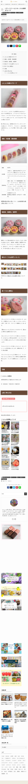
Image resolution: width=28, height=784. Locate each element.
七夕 (14, 767)
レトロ (6, 767)
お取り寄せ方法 (8, 71)
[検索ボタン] (26, 1)
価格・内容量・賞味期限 (10, 59)
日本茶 (16, 769)
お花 (15, 756)
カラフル (19, 760)
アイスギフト (8, 760)
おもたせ (7, 756)
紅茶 (14, 771)
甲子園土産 (10, 771)
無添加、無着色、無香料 (10, 61)
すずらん (13, 758)
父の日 (5, 771)
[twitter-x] (13, 519)
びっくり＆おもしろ (20, 758)
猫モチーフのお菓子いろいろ (11, 64)
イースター (14, 760)
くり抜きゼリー (8, 758)
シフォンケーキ (4, 762)
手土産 (12, 769)
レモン (10, 767)
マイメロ (13, 764)
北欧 (20, 767)
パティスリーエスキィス (8, 406)
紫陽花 (18, 771)
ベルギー (3, 764)
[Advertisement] (14, 557)
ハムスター (16, 762)
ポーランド (9, 764)
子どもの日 (4, 769)
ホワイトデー (13, 12)
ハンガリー (22, 762)
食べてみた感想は (8, 66)
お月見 (12, 756)
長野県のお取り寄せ (6, 12)
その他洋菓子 (4, 14)
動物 (17, 767)
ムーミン (18, 764)
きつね (22, 756)
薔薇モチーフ (23, 771)
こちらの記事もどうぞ (12, 73)
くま (2, 758)
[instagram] (15, 519)
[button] (8, 46)
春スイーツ (5, 481)
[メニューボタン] (1, 1)
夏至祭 (24, 767)
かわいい (9, 481)
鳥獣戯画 (3, 773)
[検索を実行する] (25, 494)
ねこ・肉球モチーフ (19, 12)
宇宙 (8, 769)
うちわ (3, 756)
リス (2, 767)
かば (19, 756)
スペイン (10, 762)
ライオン (23, 764)
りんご (3, 760)
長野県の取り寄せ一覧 (6, 201)
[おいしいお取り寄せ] (14, 1)
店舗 (5, 68)
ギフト (24, 760)
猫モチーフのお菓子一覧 (14, 275)
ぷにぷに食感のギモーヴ (10, 56)
